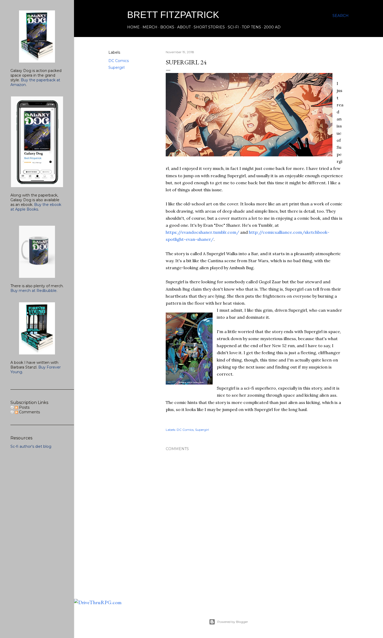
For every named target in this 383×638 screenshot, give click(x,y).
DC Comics (118, 60)
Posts (23, 407)
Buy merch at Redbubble (33, 290)
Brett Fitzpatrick (173, 14)
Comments (29, 412)
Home (133, 27)
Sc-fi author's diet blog (30, 446)
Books (167, 27)
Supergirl (116, 67)
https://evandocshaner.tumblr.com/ (202, 232)
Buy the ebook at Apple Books (35, 207)
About (184, 27)
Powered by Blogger (232, 622)
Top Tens (251, 27)
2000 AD (272, 27)
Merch (150, 27)
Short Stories (209, 27)
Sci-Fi (233, 27)
